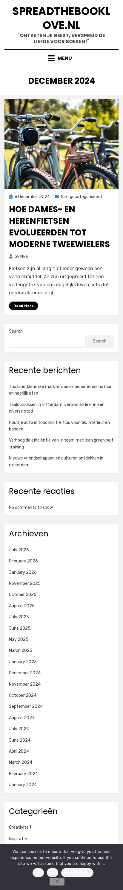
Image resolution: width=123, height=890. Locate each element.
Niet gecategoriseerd (81, 196)
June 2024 (19, 740)
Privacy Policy (77, 872)
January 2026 (23, 572)
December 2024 (25, 673)
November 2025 (25, 583)
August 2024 (22, 717)
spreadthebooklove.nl (61, 18)
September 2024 (26, 706)
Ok (38, 872)
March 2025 (20, 650)
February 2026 (23, 561)
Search (16, 331)
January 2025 (23, 661)
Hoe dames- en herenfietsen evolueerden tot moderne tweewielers (59, 226)
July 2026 (19, 550)
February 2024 (23, 773)
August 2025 (22, 605)
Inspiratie (18, 838)
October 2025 (22, 594)
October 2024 (22, 695)
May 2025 (18, 639)
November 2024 (25, 684)
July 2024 (19, 728)
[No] (57, 882)
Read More (23, 306)
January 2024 (23, 784)
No (53, 872)
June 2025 (19, 628)
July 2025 (19, 617)
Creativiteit (20, 827)
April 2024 (19, 751)
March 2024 (20, 762)
